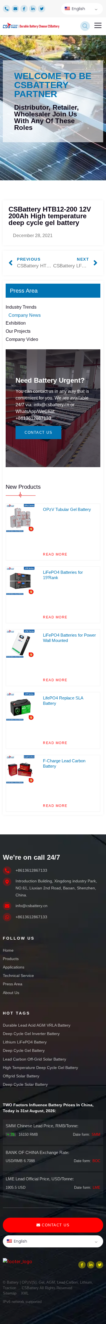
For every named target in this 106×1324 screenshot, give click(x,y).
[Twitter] (41, 8)
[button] (98, 26)
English (78, 9)
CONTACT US (38, 432)
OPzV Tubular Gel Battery (67, 509)
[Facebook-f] (24, 8)
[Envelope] (15, 8)
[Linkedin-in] (32, 8)
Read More (55, 554)
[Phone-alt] (6, 8)
